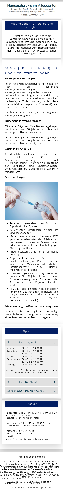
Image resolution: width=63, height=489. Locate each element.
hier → (10, 50)
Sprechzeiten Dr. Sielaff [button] (22, 382)
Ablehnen (34, 483)
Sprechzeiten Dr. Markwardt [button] (25, 390)
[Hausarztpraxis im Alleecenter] (31, 10)
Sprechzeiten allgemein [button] (22, 342)
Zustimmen (11, 483)
